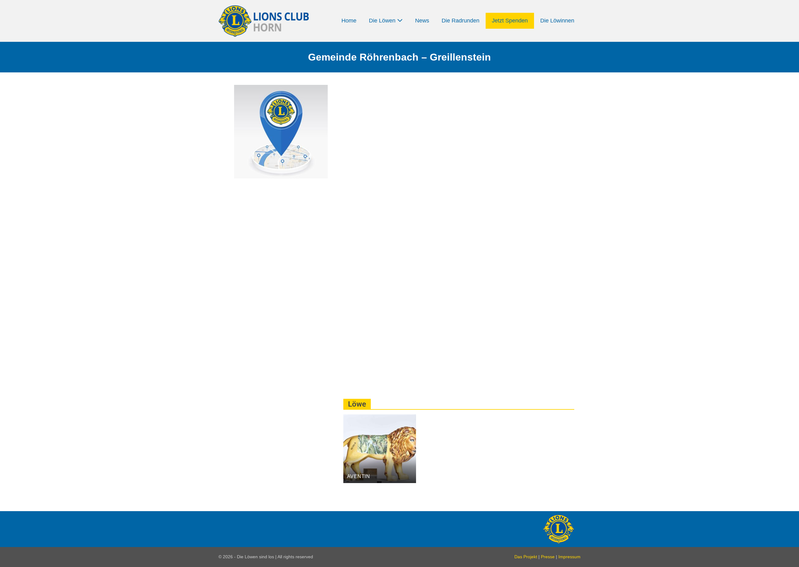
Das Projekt (525, 556)
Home (348, 20)
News (422, 20)
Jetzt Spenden (510, 20)
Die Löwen (383, 20)
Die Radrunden (460, 20)
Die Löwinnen (557, 20)
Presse (548, 556)
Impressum (569, 556)
